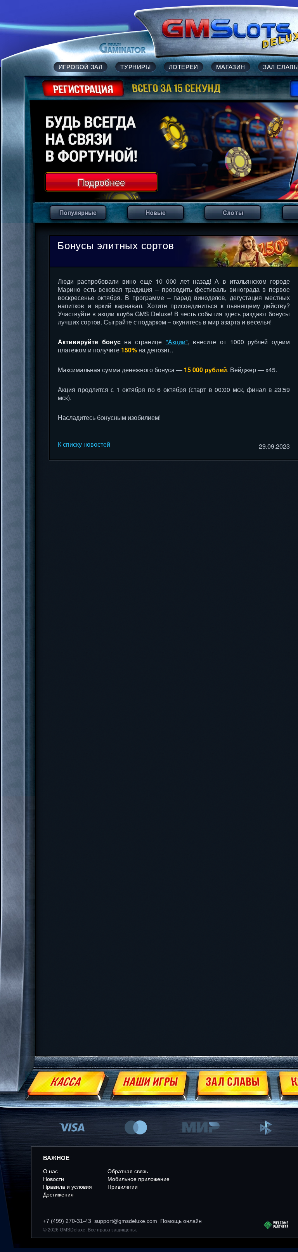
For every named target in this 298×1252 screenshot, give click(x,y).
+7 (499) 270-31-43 (67, 1221)
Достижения (58, 1194)
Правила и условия (67, 1187)
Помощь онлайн (181, 1221)
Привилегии (122, 1187)
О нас (50, 1171)
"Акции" (177, 341)
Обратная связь (127, 1171)
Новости (53, 1179)
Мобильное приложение (138, 1179)
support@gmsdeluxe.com (125, 1221)
